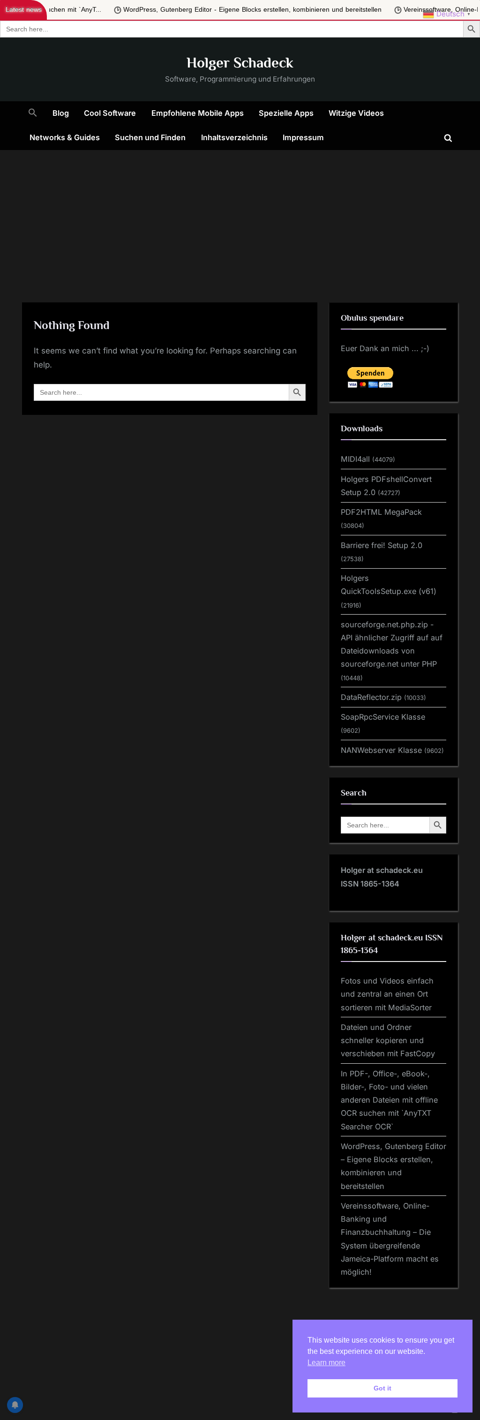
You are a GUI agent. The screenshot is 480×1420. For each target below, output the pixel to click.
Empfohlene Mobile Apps (197, 113)
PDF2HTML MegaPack (381, 512)
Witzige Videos (356, 113)
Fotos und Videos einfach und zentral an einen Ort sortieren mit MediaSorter (387, 994)
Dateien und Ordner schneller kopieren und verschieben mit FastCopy (388, 1040)
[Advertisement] (240, 220)
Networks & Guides (65, 137)
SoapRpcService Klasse (383, 716)
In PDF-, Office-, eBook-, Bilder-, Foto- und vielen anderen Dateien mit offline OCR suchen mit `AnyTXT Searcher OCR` (389, 1100)
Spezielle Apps (286, 113)
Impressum (303, 137)
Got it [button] (382, 1388)
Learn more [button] (326, 1363)
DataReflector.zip (371, 697)
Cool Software (110, 113)
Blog (60, 113)
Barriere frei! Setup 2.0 (381, 545)
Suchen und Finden (150, 137)
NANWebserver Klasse (381, 750)
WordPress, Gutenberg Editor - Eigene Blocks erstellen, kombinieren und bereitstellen (169, 9)
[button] (33, 113)
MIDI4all (355, 459)
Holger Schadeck (240, 62)
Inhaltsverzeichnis (234, 137)
